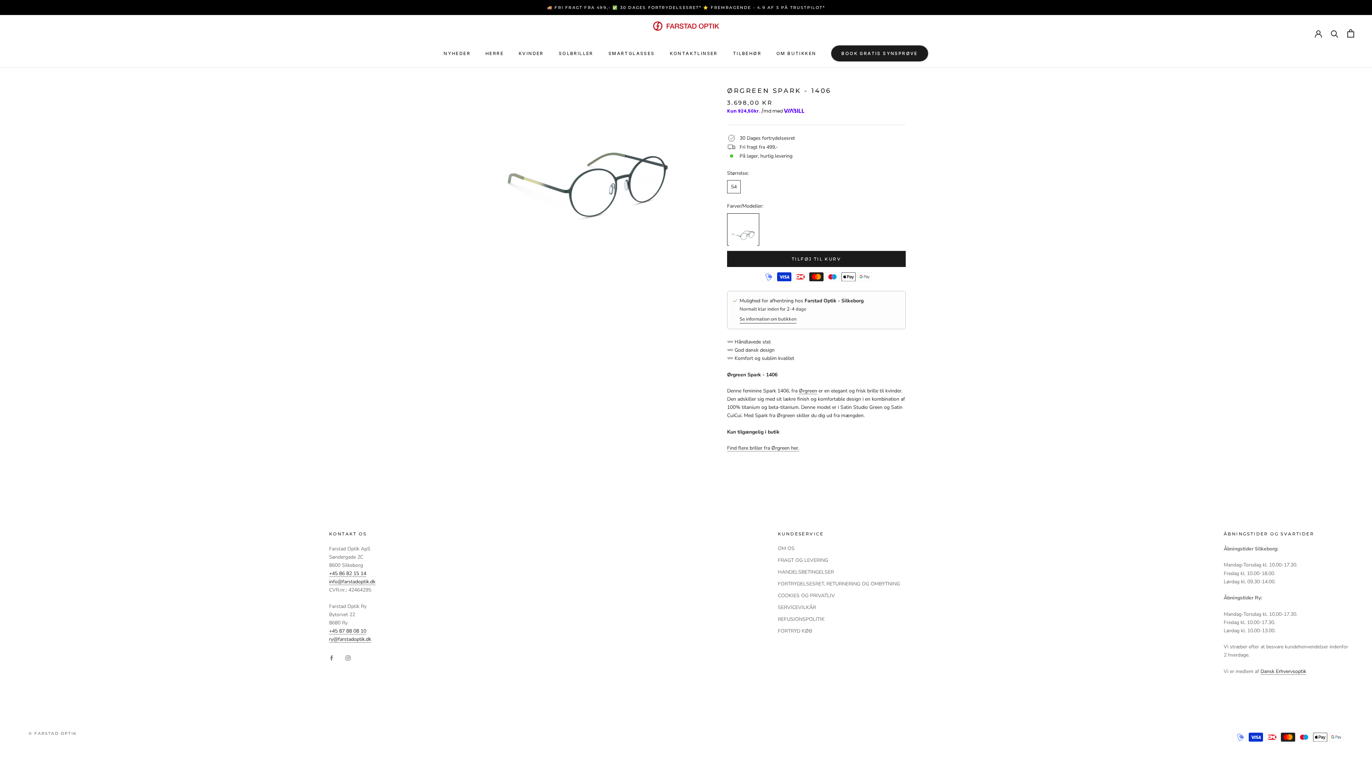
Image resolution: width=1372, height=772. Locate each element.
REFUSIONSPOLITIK (801, 619)
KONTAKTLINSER (694, 53)
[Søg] (1334, 33)
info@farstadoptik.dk (352, 581)
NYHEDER (457, 53)
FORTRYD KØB (795, 631)
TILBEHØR (747, 53)
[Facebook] (331, 658)
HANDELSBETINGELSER (806, 572)
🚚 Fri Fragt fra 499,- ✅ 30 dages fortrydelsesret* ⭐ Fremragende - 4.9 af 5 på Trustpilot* (686, 7)
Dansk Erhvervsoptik (1283, 671)
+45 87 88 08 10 (347, 631)
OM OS (786, 548)
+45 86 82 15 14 (347, 573)
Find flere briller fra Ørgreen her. (763, 448)
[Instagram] (348, 658)
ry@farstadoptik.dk (350, 639)
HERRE (495, 53)
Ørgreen (808, 390)
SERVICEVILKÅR (797, 607)
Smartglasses (631, 53)
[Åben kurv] (1350, 33)
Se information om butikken (768, 319)
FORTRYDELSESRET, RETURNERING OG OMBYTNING (839, 583)
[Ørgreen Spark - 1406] (743, 229)
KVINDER (531, 53)
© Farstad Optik (53, 733)
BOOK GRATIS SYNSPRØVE (879, 53)
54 (734, 186)
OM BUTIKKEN (796, 53)
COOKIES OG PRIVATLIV (806, 595)
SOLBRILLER (576, 53)
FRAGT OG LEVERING (803, 560)
